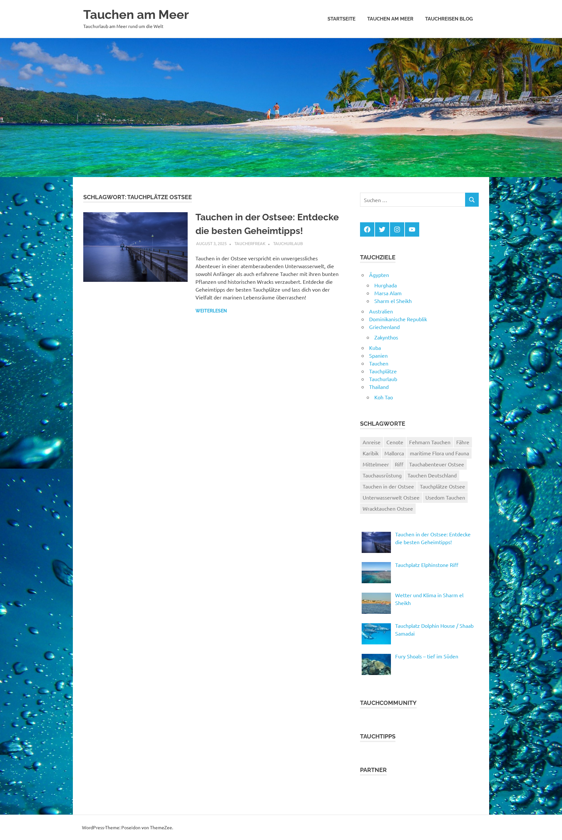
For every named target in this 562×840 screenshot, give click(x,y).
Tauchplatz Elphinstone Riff (426, 564)
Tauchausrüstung (382, 475)
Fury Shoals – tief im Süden (426, 656)
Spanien (378, 355)
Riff (399, 464)
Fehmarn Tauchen (429, 442)
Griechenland (384, 327)
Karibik (371, 453)
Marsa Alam (388, 293)
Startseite (341, 19)
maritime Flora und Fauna (439, 453)
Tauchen (378, 363)
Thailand (379, 386)
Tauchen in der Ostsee (388, 486)
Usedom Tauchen (445, 497)
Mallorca (394, 453)
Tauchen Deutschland (432, 475)
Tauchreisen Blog (449, 19)
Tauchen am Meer (136, 14)
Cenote (394, 442)
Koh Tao (383, 397)
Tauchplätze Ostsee (442, 486)
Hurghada (385, 285)
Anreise (372, 442)
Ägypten (379, 274)
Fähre (462, 442)
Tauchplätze (383, 371)
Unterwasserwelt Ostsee (391, 497)
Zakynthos (386, 337)
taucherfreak (249, 243)
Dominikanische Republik (398, 319)
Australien (381, 311)
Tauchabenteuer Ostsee (436, 464)
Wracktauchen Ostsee (388, 508)
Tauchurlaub (288, 243)
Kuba (375, 347)
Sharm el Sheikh (393, 300)
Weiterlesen (211, 310)
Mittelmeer (376, 464)
